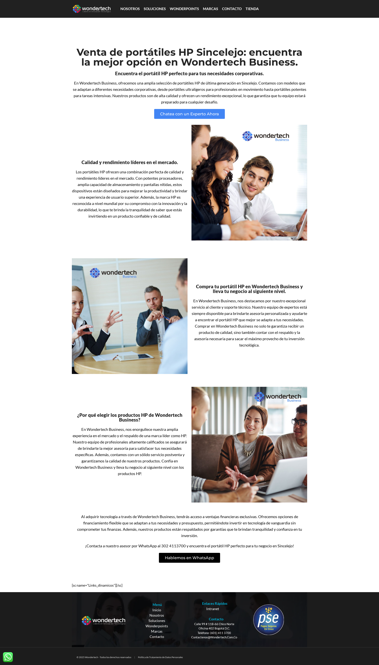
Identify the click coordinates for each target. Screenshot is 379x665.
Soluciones (156, 620)
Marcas (156, 631)
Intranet (212, 609)
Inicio (156, 610)
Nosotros (156, 615)
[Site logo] (91, 8)
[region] (189, 619)
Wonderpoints (156, 626)
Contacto (157, 636)
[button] (189, 114)
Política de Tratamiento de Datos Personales (160, 657)
